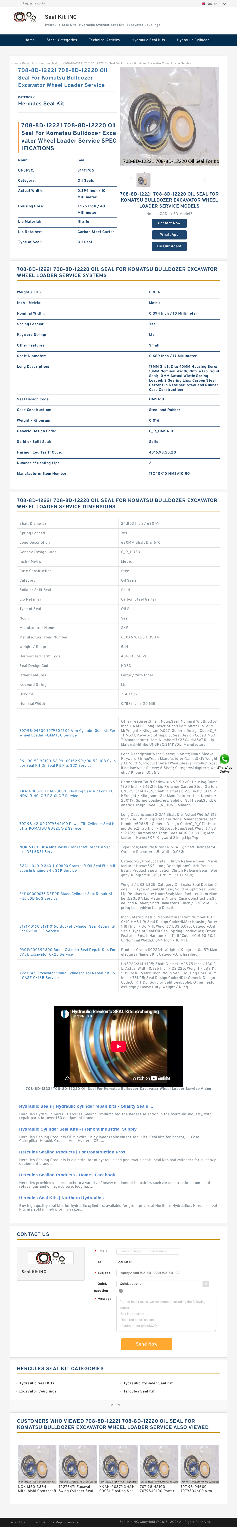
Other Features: (31, 345)
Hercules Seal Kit (50, 63)
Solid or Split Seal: (34, 442)
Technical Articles (104, 40)
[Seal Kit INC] (25, 16)
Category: (27, 180)
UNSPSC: (26, 170)
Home (30, 40)
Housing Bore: (31, 206)
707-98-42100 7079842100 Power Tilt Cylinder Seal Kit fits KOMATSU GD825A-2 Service (67, 826)
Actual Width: (30, 191)
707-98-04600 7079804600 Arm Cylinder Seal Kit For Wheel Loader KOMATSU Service (67, 733)
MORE (116, 1405)
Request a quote (34, 4)
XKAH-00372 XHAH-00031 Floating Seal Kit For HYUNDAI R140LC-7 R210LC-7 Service (66, 793)
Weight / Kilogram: (34, 420)
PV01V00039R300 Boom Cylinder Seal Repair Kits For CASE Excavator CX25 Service (67, 952)
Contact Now (169, 223)
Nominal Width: (31, 313)
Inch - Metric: (29, 303)
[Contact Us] (225, 763)
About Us (18, 1522)
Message (103, 1299)
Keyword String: (31, 335)
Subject (102, 1273)
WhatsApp (169, 235)
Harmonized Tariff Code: (39, 452)
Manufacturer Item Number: (42, 474)
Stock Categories (62, 40)
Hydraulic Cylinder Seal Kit (197, 40)
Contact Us (37, 1522)
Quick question (101, 1287)
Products (28, 63)
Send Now (146, 1344)
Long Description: (33, 367)
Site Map (55, 1522)
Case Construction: (34, 410)
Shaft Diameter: (31, 356)
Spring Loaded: (30, 324)
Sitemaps (71, 1522)
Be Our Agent (169, 246)
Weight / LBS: (29, 292)
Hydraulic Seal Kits (148, 40)
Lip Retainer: (30, 232)
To (99, 1262)
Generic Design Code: (36, 431)
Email (101, 1251)
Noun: (23, 160)
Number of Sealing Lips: (39, 463)
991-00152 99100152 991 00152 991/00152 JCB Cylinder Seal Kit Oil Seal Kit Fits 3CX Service (67, 763)
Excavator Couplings (119, 56)
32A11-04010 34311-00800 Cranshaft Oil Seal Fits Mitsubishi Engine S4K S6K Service (67, 868)
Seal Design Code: (33, 399)
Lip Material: (29, 222)
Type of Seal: (30, 242)
